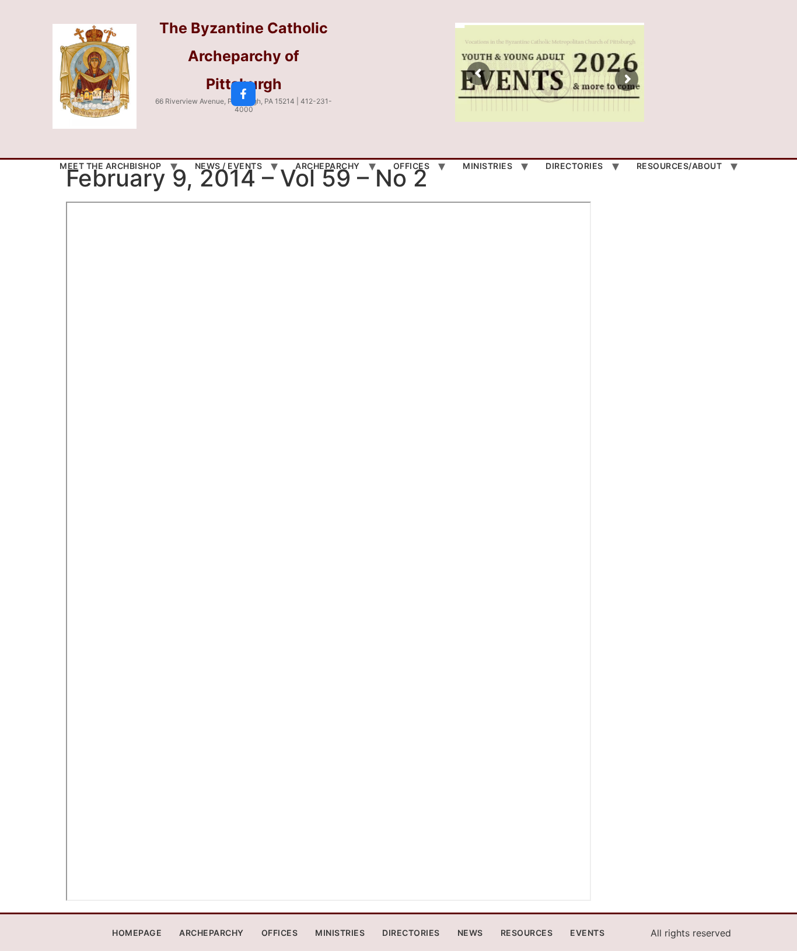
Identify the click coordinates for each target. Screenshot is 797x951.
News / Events (229, 166)
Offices (411, 166)
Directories (574, 166)
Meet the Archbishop (111, 166)
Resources (527, 933)
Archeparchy (327, 166)
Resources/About (679, 166)
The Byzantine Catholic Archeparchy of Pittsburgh (243, 56)
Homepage (137, 933)
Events (587, 933)
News (470, 933)
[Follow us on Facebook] (243, 94)
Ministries (487, 166)
